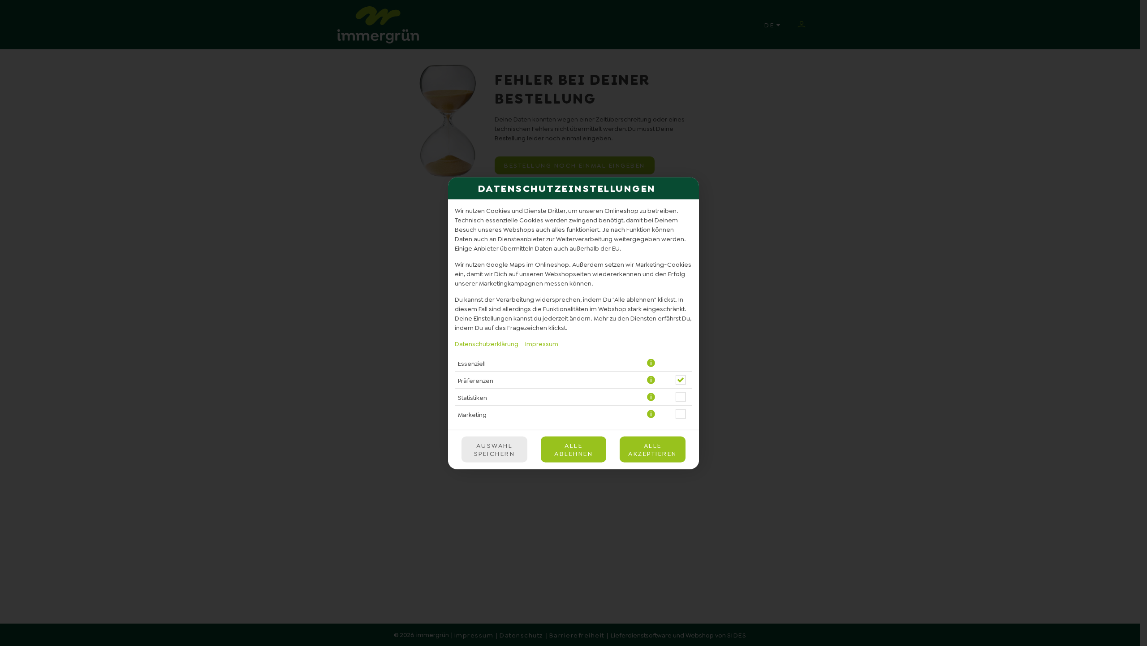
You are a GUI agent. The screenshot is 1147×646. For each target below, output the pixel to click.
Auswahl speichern (494, 449)
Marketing (472, 414)
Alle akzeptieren (652, 449)
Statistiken (472, 397)
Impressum (541, 343)
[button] (652, 363)
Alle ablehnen (573, 449)
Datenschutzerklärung (486, 343)
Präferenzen (475, 380)
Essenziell (472, 363)
